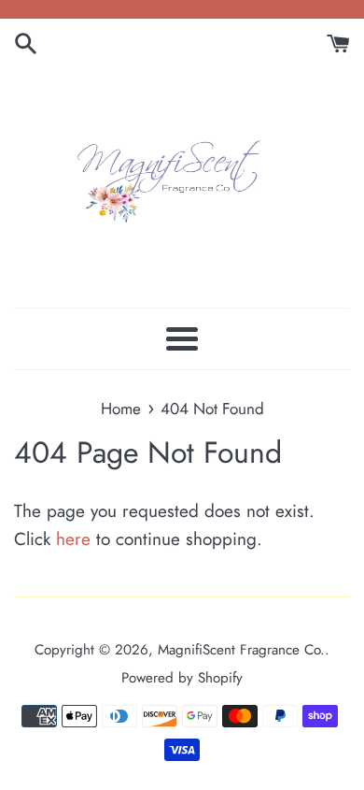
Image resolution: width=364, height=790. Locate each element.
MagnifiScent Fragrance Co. (241, 649)
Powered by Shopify (182, 678)
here (73, 539)
